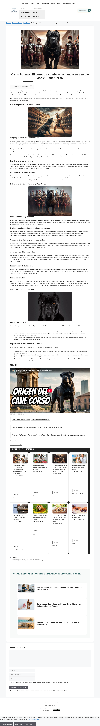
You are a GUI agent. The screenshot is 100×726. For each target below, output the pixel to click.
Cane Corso (26, 93)
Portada (8, 23)
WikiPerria (36, 17)
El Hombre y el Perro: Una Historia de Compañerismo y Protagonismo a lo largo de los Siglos (19, 469)
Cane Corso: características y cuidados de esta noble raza (31, 419)
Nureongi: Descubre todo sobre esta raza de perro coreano (26, 559)
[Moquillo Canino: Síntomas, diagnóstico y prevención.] (20, 512)
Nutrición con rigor (69, 3)
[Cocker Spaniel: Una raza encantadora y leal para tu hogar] (40, 512)
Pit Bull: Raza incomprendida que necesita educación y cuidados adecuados (37, 427)
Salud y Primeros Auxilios (78, 493)
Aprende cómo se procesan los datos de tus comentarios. (51, 690)
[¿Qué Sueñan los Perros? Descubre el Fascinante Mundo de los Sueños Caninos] (59, 512)
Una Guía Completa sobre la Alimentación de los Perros (40, 467)
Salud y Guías (35, 3)
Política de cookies (33, 719)
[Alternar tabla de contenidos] (30, 86)
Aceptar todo (7, 724)
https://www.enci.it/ (16, 445)
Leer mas (16, 494)
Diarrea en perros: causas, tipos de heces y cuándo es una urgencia (59, 588)
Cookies (42, 702)
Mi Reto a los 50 (25, 12)
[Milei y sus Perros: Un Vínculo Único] (79, 512)
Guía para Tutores (17, 23)
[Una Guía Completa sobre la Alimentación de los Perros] (40, 462)
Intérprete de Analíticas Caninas (51, 3)
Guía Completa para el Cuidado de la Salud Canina (78, 467)
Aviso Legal (49, 702)
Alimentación (36, 495)
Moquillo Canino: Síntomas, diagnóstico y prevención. (19, 517)
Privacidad (56, 702)
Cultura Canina (37, 8)
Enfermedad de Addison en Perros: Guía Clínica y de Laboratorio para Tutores (59, 605)
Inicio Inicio (24, 3)
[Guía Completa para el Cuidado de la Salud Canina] (79, 462)
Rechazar (19, 724)
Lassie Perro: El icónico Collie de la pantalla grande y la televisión (27, 560)
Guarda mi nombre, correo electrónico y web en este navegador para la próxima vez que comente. (39, 682)
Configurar (30, 724)
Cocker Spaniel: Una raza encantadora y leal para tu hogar (40, 517)
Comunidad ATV (25, 17)
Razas (35, 12)
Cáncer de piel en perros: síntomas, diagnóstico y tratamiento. (58, 623)
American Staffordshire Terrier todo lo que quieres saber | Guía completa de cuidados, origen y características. (48, 435)
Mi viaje (23, 8)
